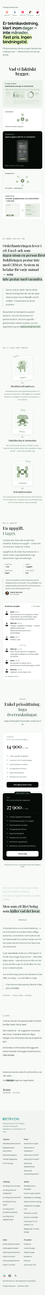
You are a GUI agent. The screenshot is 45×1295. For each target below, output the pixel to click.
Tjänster (6, 1139)
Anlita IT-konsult (9, 1265)
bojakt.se (27, 1244)
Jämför (26, 1182)
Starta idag (22, 854)
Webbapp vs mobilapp (32, 1197)
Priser (26, 1139)
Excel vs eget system (32, 1193)
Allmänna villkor (23, 1286)
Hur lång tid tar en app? (12, 1186)
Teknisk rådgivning (10, 1159)
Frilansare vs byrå (30, 1213)
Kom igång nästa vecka (23, 785)
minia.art (27, 1260)
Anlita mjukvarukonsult (11, 1252)
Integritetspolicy (9, 1286)
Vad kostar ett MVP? (31, 1155)
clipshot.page (29, 1252)
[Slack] (4, 1275)
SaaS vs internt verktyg (32, 1201)
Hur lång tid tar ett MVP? (12, 1197)
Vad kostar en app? (31, 1143)
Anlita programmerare (11, 1260)
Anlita (5, 1240)
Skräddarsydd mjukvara (12, 1143)
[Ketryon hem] (22, 1119)
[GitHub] (9, 1275)
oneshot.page (29, 1248)
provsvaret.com (30, 1265)
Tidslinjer (6, 1182)
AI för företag (8, 1163)
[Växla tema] (16, 1275)
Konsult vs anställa (31, 1217)
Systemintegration (10, 1155)
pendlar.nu (28, 1256)
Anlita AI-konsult (9, 1256)
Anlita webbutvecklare (11, 1244)
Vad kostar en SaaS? (31, 1159)
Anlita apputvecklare (10, 1248)
